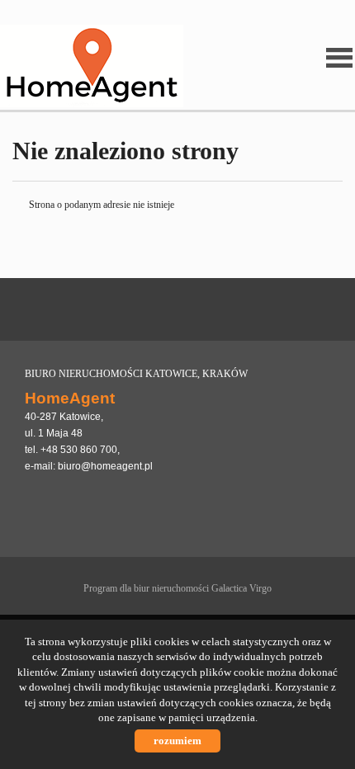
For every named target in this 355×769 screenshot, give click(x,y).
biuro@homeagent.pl (105, 466)
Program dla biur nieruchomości (147, 588)
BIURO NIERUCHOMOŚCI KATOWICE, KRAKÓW (136, 374)
